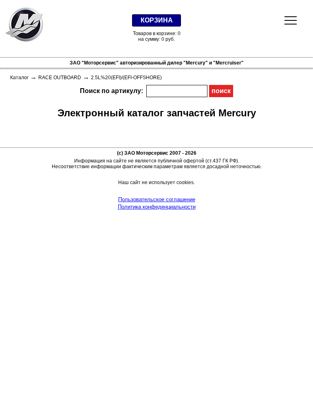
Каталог (19, 77)
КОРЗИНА (157, 20)
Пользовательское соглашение (156, 199)
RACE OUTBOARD (59, 77)
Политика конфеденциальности (157, 207)
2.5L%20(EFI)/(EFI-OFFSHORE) (126, 77)
